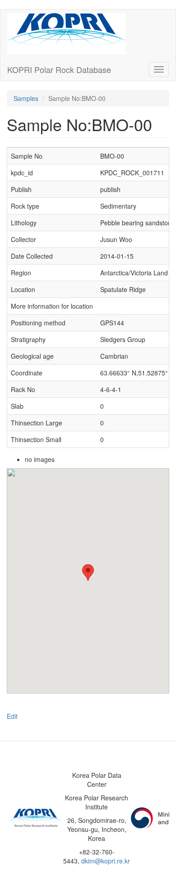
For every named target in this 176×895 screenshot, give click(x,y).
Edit (12, 716)
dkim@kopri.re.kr (105, 860)
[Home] (66, 34)
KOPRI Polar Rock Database (59, 69)
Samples (26, 98)
